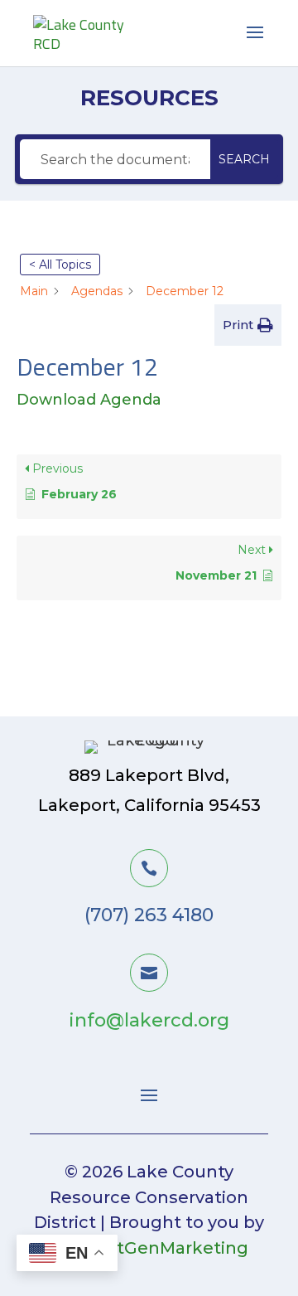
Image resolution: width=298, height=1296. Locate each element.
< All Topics (60, 264)
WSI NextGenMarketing (147, 1248)
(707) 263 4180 (149, 915)
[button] (248, 325)
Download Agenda (89, 400)
